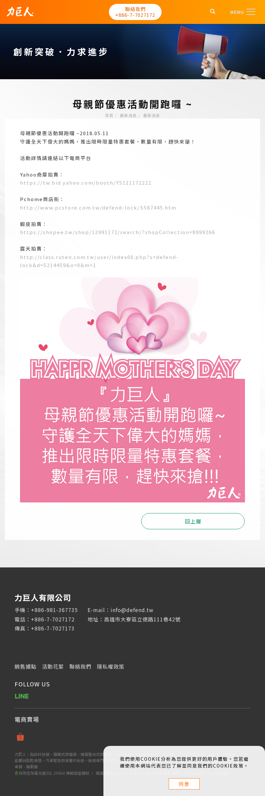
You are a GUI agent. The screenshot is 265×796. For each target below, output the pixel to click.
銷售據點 (26, 666)
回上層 (193, 521)
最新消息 (128, 115)
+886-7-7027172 (53, 619)
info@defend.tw (132, 610)
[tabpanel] (132, 51)
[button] (213, 12)
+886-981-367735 (54, 610)
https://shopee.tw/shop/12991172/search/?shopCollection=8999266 (117, 232)
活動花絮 (53, 666)
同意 (184, 783)
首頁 (109, 115)
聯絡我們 (80, 666)
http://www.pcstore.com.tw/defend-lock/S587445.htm (98, 207)
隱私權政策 (110, 666)
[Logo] (20, 11)
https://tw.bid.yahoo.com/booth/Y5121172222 (86, 182)
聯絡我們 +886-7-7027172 (135, 11)
